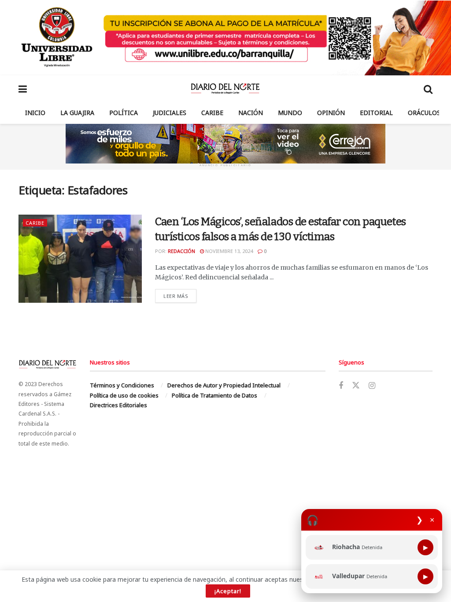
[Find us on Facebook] (341, 386)
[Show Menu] (22, 88)
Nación (250, 112)
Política (123, 112)
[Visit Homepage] (225, 88)
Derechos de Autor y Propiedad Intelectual (224, 385)
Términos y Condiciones (122, 385)
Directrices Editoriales (118, 405)
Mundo (290, 112)
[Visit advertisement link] (225, 37)
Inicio (35, 112)
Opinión (331, 112)
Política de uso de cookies (124, 395)
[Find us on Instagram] (372, 386)
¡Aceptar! (227, 591)
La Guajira (77, 112)
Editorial (376, 112)
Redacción (181, 251)
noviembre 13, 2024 (228, 251)
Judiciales (169, 112)
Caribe (212, 112)
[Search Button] (428, 88)
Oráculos (424, 112)
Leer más (179, 295)
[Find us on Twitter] (356, 385)
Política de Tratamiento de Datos (214, 395)
